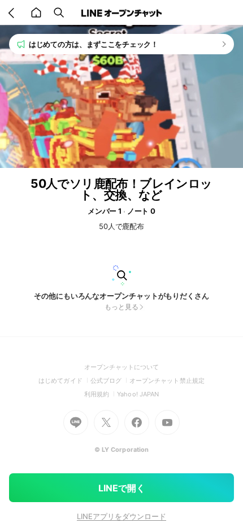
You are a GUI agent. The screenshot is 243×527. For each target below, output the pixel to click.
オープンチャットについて (121, 367)
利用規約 (100, 394)
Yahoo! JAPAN (138, 394)
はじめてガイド (64, 381)
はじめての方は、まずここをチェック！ (93, 44)
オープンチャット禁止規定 (167, 381)
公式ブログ (109, 381)
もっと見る (121, 307)
